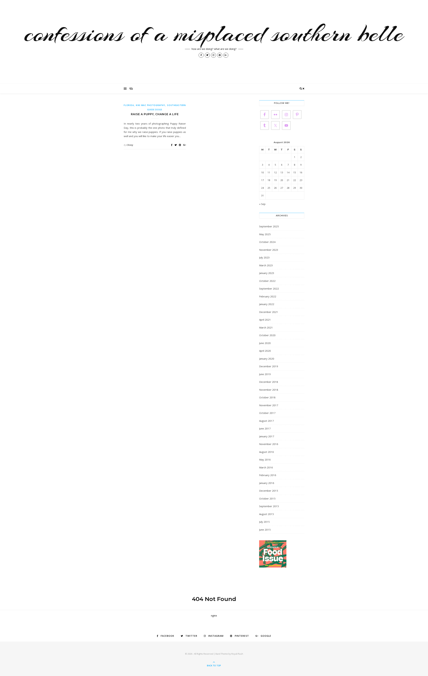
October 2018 (267, 397)
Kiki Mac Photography (150, 105)
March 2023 (266, 265)
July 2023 (264, 257)
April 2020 (265, 350)
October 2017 (267, 413)
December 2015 (268, 490)
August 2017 (266, 420)
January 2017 (266, 436)
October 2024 (267, 242)
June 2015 (265, 529)
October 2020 (267, 335)
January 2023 (266, 273)
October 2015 (267, 498)
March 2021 (266, 327)
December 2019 (268, 366)
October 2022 (267, 281)
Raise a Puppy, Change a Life (155, 114)
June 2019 (265, 374)
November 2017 (268, 405)
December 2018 (268, 381)
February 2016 (267, 475)
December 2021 (268, 312)
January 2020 (266, 358)
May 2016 (265, 459)
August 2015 (266, 514)
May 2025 (265, 234)
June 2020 (265, 343)
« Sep (262, 204)
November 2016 (268, 444)
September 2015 (269, 506)
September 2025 (269, 226)
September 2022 (269, 288)
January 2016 (266, 483)
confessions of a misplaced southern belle (214, 33)
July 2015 (264, 521)
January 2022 (266, 304)
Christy (130, 144)
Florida (129, 105)
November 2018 (268, 389)
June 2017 (265, 428)
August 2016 (266, 452)
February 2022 (267, 296)
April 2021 (265, 319)
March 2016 (266, 467)
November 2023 (268, 249)
